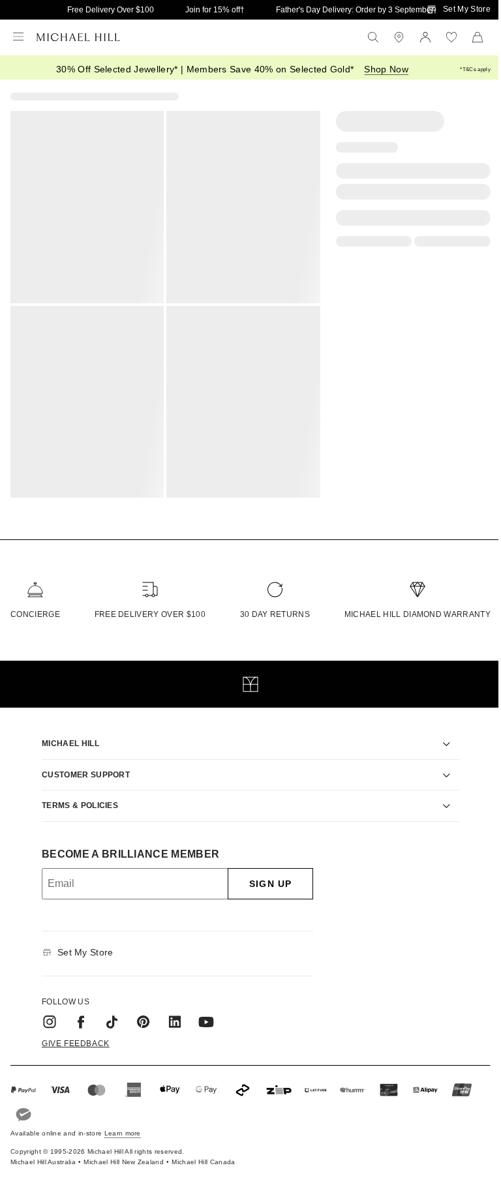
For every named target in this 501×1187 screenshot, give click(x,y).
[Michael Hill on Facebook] (76, 1014)
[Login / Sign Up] (425, 37)
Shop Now (386, 69)
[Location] (399, 37)
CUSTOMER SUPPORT (81, 766)
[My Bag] (477, 37)
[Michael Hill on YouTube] (201, 1014)
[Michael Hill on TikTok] (107, 1014)
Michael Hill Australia (43, 1154)
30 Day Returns (275, 614)
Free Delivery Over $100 (110, 9)
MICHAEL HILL (66, 735)
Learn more (122, 1125)
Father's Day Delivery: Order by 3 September (355, 9)
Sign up (266, 875)
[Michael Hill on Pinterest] (139, 1014)
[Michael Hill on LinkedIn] (170, 1014)
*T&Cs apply (475, 69)
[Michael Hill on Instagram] (45, 1014)
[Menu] (18, 37)
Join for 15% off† (215, 9)
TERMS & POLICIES (75, 797)
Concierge (35, 614)
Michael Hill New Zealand (124, 1154)
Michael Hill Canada (203, 1154)
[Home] (78, 37)
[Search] (373, 37)
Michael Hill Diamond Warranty (417, 614)
